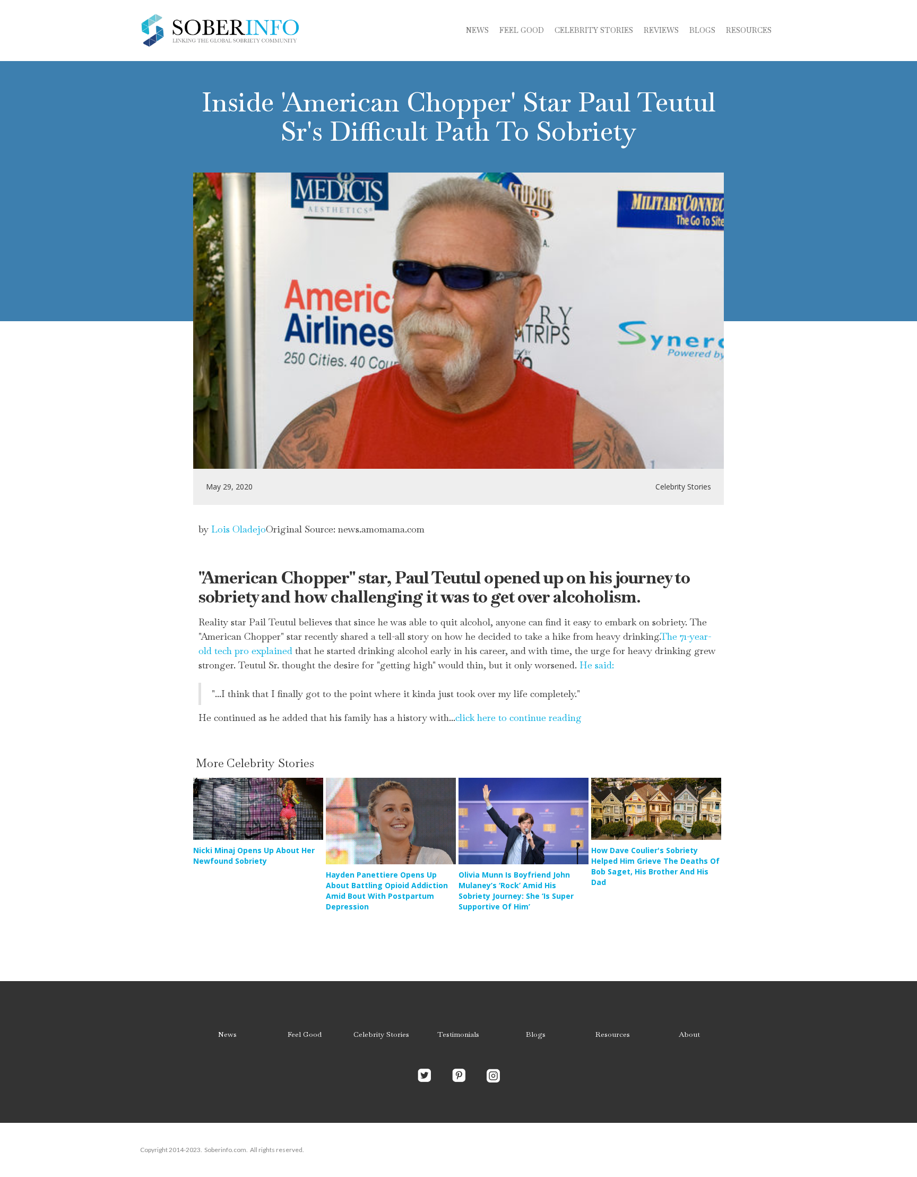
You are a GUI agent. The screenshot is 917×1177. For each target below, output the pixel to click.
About (689, 1034)
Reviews (661, 30)
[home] (219, 30)
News (477, 30)
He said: (596, 665)
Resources (749, 30)
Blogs (536, 1034)
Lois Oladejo (238, 529)
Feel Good (521, 30)
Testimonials (458, 1034)
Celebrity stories (594, 30)
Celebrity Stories (381, 1034)
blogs (702, 30)
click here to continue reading (518, 717)
